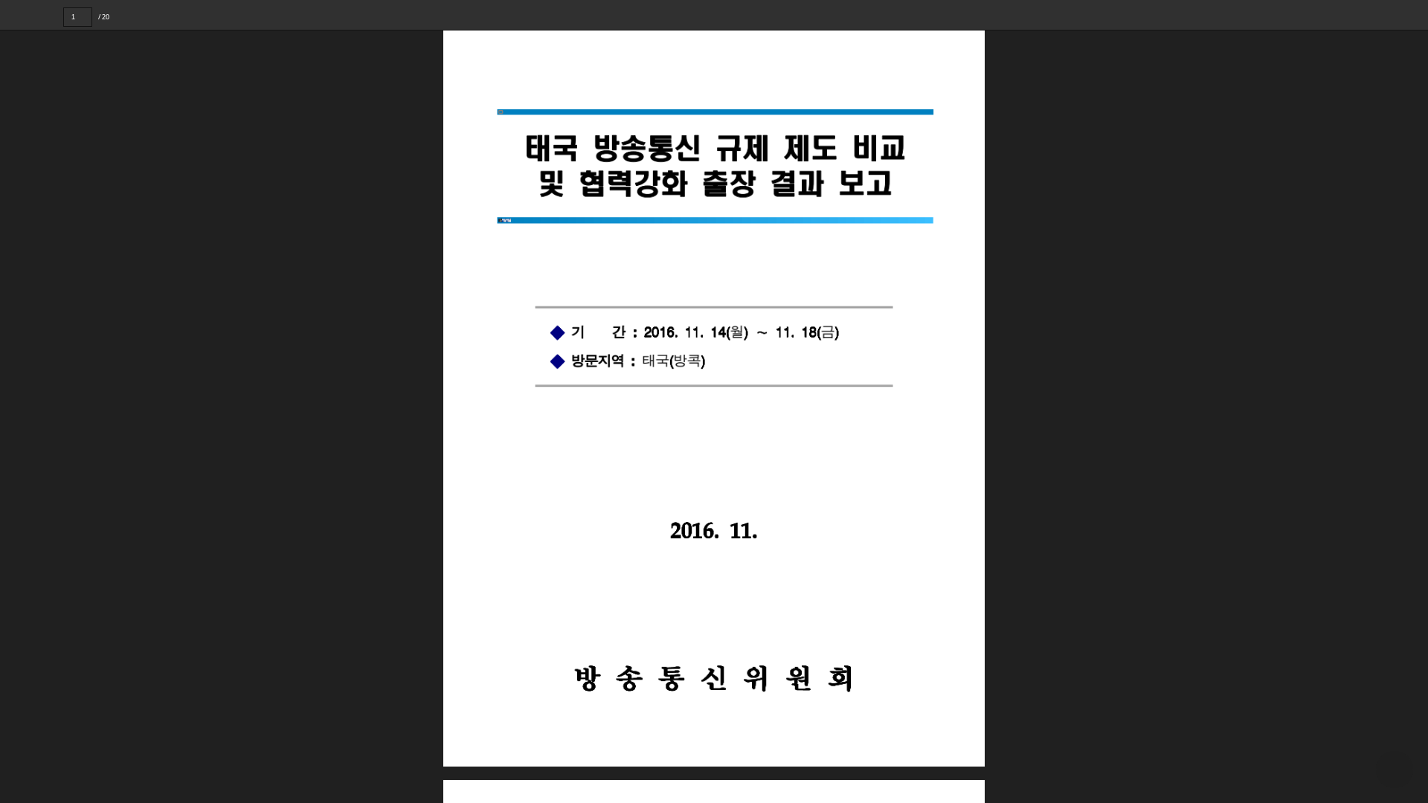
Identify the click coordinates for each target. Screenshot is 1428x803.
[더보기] (1413, 15)
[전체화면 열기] (1383, 15)
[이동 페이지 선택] (102, 17)
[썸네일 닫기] (21, 399)
